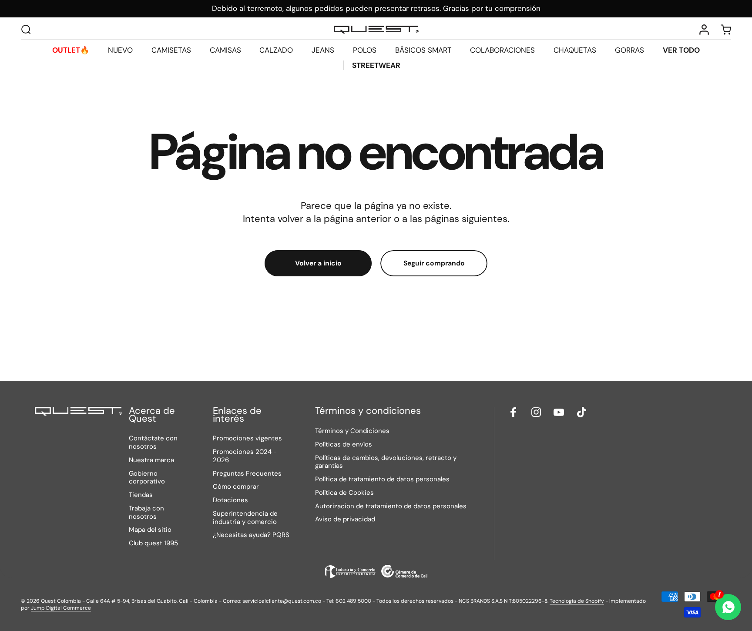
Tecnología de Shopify (577, 600)
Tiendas (141, 495)
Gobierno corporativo (147, 478)
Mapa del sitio (150, 530)
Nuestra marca (151, 460)
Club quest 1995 (153, 543)
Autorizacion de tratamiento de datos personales (391, 506)
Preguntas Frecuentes (247, 474)
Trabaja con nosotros (146, 512)
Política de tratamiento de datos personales (382, 479)
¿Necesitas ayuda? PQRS (251, 535)
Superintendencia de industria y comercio (245, 518)
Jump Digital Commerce (61, 607)
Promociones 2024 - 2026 (245, 456)
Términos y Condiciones (352, 431)
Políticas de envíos (343, 444)
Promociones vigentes (247, 438)
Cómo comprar (236, 487)
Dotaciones (230, 500)
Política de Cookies (344, 493)
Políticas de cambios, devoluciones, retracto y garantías (386, 461)
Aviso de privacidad (345, 519)
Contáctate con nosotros (153, 442)
